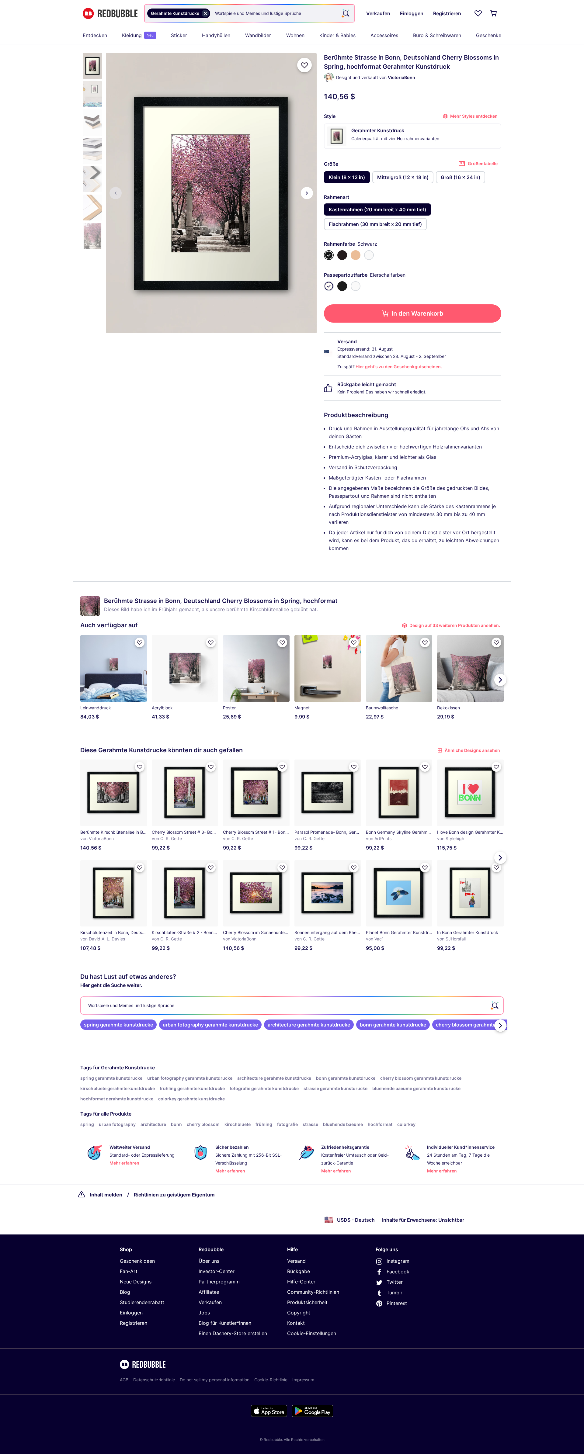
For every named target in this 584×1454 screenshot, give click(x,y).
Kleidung (138, 35)
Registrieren (133, 1323)
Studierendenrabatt (142, 1302)
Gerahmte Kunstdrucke (128, 1068)
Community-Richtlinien (313, 1292)
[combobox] (249, 13)
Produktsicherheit (307, 1302)
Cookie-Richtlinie (270, 1379)
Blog (125, 1292)
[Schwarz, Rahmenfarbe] (329, 255)
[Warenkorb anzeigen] (494, 13)
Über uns (209, 1261)
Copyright (298, 1313)
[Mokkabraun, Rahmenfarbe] (342, 255)
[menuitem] (95, 35)
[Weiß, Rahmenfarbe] (369, 255)
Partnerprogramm (219, 1282)
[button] (92, 66)
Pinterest (397, 1303)
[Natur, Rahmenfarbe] (355, 255)
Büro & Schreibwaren (437, 35)
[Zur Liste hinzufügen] (304, 65)
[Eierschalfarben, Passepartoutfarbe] (329, 286)
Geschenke (488, 35)
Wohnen (295, 35)
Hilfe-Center (301, 1282)
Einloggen (131, 1313)
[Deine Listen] (478, 13)
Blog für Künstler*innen (225, 1323)
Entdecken (95, 35)
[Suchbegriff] (345, 13)
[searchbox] (292, 1005)
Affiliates (209, 1292)
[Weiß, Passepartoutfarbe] (355, 286)
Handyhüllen (216, 35)
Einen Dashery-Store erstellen (233, 1333)
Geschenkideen (137, 1261)
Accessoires (384, 35)
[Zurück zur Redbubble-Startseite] (110, 13)
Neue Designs (135, 1282)
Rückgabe (298, 1271)
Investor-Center (217, 1271)
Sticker (179, 35)
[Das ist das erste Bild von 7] (115, 193)
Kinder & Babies (337, 35)
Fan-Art (128, 1271)
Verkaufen (210, 1302)
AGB (124, 1379)
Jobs (204, 1313)
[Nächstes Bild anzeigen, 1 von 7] (307, 193)
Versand (296, 1261)
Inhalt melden (106, 1195)
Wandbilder (258, 35)
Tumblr (394, 1293)
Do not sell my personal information (214, 1379)
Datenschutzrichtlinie (154, 1379)
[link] (118, 1025)
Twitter (395, 1282)
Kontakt (296, 1323)
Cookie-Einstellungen (311, 1333)
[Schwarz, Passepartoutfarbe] (342, 286)
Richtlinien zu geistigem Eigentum (174, 1195)
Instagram (398, 1261)
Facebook (398, 1272)
